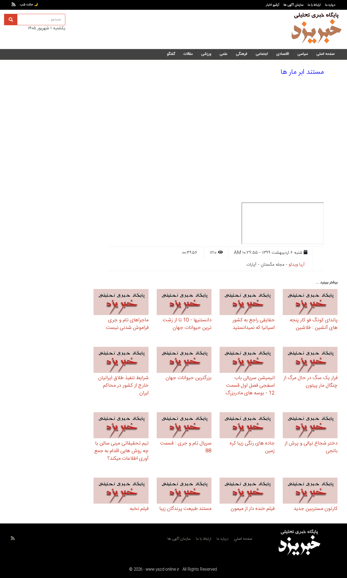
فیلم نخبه (139, 509)
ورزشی (206, 54)
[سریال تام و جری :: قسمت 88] (184, 426)
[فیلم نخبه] (121, 491)
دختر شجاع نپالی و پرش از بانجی (311, 447)
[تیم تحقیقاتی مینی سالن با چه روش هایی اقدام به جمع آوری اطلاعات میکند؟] (121, 426)
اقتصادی (282, 54)
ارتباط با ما (314, 5)
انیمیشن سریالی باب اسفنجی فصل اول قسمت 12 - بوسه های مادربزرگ (250, 385)
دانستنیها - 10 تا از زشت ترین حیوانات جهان (187, 324)
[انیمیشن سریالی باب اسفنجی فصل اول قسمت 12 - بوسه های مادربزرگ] (247, 360)
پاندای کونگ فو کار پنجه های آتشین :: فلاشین (314, 324)
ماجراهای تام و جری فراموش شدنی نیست (127, 324)
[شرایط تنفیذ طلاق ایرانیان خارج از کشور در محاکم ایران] (121, 360)
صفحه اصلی (325, 54)
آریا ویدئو (297, 264)
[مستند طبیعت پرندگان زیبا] (184, 491)
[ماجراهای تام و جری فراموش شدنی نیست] (121, 303)
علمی (223, 54)
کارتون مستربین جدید (316, 509)
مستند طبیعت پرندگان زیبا (185, 509)
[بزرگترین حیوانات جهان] (184, 360)
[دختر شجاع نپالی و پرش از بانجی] (310, 426)
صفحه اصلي (243, 539)
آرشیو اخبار (272, 5)
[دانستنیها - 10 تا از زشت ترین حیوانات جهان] (184, 303)
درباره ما (330, 5)
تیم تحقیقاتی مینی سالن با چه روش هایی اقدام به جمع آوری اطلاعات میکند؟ (121, 451)
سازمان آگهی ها (293, 5)
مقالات (188, 54)
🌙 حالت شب (29, 4)
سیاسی (302, 54)
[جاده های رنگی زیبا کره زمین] (247, 426)
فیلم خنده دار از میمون (253, 509)
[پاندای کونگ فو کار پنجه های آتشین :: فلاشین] (310, 303)
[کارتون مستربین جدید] (310, 491)
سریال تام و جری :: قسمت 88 (185, 447)
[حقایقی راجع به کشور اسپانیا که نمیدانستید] (247, 303)
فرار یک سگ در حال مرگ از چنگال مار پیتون (311, 382)
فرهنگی (241, 54)
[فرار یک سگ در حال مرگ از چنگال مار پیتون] (310, 360)
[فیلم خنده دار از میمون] (247, 491)
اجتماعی (262, 54)
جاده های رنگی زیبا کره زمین (252, 447)
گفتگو (171, 54)
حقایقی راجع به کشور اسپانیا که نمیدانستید (253, 324)
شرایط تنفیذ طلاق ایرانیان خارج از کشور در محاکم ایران (123, 385)
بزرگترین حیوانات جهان (188, 378)
